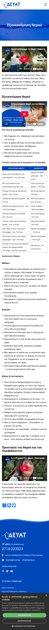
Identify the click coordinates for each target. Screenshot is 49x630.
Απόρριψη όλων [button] (24, 621)
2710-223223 (12, 549)
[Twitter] (7, 571)
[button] (24, 626)
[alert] (24, 611)
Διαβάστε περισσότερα (32, 610)
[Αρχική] (16, 535)
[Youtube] (11, 571)
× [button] (46, 595)
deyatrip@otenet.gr (13, 560)
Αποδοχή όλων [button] (24, 615)
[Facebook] (3, 571)
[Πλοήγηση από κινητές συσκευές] (45, 5)
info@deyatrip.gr (28, 560)
